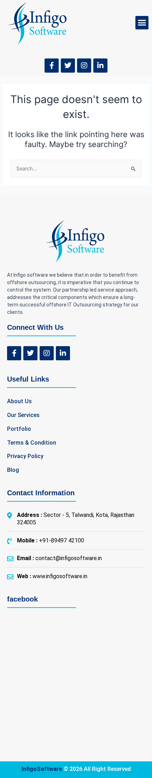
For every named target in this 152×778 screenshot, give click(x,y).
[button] (142, 22)
